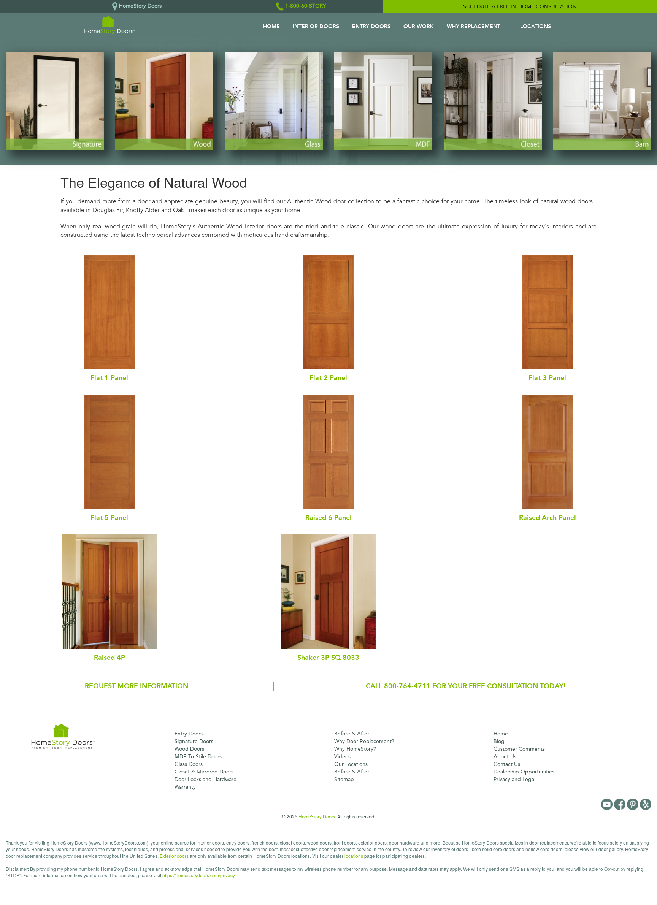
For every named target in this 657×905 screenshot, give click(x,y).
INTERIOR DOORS (316, 26)
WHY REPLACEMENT (473, 26)
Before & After (351, 734)
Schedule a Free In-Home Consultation (520, 6)
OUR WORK (418, 26)
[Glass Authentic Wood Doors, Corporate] (274, 101)
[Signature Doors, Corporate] (55, 101)
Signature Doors (194, 741)
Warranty (185, 787)
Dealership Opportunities (524, 772)
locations (353, 856)
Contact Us (507, 764)
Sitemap (344, 779)
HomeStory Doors (316, 816)
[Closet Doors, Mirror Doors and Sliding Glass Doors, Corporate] (493, 101)
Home (501, 734)
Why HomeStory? (355, 749)
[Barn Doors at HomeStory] (602, 101)
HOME (271, 26)
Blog (499, 741)
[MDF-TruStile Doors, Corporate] (383, 101)
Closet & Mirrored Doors (204, 772)
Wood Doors (189, 749)
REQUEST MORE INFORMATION (136, 686)
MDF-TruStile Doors (198, 756)
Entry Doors (189, 734)
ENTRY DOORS (371, 26)
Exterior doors (174, 856)
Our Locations (351, 764)
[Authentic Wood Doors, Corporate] (164, 101)
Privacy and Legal (514, 779)
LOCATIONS (535, 26)
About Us (505, 756)
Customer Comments (519, 749)
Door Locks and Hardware (205, 779)
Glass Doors (189, 764)
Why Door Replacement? (364, 741)
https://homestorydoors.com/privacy (198, 875)
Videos (342, 756)
